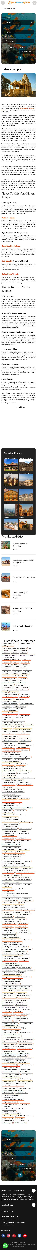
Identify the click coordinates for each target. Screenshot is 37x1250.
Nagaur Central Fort (9, 1111)
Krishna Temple (8, 928)
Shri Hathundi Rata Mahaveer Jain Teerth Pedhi (17, 986)
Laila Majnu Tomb (9, 947)
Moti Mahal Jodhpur (9, 773)
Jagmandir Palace (9, 784)
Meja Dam (24, 903)
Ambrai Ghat (7, 879)
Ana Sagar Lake (8, 840)
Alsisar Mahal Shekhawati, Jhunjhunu (14, 648)
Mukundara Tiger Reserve (11, 808)
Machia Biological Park (21, 759)
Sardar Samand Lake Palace (12, 752)
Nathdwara (14, 692)
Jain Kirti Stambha (9, 1081)
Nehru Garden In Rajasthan (11, 937)
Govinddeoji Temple (9, 998)
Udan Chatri (7, 905)
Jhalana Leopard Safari (10, 703)
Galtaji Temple (8, 685)
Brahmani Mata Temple (10, 1023)
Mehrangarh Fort (24, 738)
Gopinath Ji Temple (22, 954)
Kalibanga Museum (20, 1018)
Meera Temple (10, 8)
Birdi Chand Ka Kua (9, 1065)
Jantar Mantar (8, 699)
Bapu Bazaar (7, 717)
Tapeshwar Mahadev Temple (12, 974)
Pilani (21, 680)
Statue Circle (7, 724)
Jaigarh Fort (24, 696)
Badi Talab (27, 884)
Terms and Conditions (18, 1243)
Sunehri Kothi (20, 1002)
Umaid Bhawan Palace (10, 740)
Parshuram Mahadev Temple (12, 970)
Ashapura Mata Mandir (10, 1014)
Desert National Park (9, 683)
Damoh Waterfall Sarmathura (12, 1035)
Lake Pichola (24, 866)
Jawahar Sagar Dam (9, 787)
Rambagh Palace (19, 708)
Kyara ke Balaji (8, 914)
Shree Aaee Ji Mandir (24, 977)
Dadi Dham (18, 1011)
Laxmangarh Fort (8, 958)
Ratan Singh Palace (25, 1088)
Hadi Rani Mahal (20, 1123)
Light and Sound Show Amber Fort (13, 722)
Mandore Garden (21, 743)
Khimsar (6, 673)
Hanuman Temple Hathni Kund (12, 731)
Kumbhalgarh (7, 666)
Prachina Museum (9, 833)
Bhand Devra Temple (9, 1072)
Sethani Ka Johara (9, 1048)
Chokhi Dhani (20, 699)
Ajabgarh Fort (23, 930)
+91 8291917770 (9, 1216)
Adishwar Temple (8, 993)
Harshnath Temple (26, 949)
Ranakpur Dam (28, 970)
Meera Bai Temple (9, 1116)
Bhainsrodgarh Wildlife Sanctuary (13, 1099)
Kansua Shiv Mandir (9, 794)
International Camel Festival (11, 819)
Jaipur (31, 648)
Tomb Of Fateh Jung (9, 930)
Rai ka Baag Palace (24, 757)
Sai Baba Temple (22, 852)
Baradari (27, 861)
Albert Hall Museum (26, 703)
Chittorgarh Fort (24, 1079)
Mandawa (22, 669)
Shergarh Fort (27, 1074)
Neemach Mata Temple (10, 903)
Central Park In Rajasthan (11, 736)
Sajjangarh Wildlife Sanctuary (12, 884)
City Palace (7, 708)
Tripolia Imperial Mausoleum (11, 940)
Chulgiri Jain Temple (9, 738)
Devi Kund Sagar (26, 822)
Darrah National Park (9, 678)
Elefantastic (7, 706)
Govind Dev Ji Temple (10, 713)
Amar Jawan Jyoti (9, 727)
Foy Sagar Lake (8, 852)
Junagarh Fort (27, 808)
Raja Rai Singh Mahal (23, 995)
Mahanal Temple (21, 1092)
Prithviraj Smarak (23, 849)
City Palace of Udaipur (10, 866)
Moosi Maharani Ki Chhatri (11, 921)
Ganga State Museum (10, 831)
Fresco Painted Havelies (25, 1044)
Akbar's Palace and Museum (12, 842)
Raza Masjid (7, 1123)
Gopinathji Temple (23, 1062)
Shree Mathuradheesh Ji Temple (13, 789)
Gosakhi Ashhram (25, 1042)
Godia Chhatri (20, 1051)
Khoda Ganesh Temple (10, 1009)
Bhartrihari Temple (9, 933)
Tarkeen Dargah (8, 1118)
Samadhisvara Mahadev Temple (13, 1090)
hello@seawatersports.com (13, 1222)
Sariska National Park (22, 687)
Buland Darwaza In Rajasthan (12, 861)
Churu (5, 669)
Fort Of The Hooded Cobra (11, 1113)
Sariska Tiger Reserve (23, 914)
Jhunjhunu (6, 671)
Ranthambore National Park (11, 659)
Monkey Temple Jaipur (10, 710)
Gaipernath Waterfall (9, 782)
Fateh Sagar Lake (9, 877)
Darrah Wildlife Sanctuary (11, 805)
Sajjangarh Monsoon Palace (25, 872)
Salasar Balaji (7, 687)
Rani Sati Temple (23, 1053)
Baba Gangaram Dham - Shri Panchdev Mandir (17, 1069)
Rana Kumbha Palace (24, 1081)
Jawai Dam (24, 960)
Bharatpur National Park (10, 690)
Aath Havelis (22, 1055)
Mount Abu (7, 664)
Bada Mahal (7, 886)
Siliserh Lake (19, 916)
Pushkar (6, 652)
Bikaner (15, 652)
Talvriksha (27, 940)
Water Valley (21, 727)
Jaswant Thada (8, 743)
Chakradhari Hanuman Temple (12, 942)
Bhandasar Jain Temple (10, 822)
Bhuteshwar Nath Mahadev (22, 729)
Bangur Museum (8, 977)
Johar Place (25, 1104)
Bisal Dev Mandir (21, 1000)
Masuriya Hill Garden (10, 775)
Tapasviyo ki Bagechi (10, 1079)
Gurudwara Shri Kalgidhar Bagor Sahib (14, 907)
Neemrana (24, 662)
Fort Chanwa (7, 759)
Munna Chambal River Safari (12, 1037)
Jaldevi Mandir (8, 1004)
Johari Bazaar (25, 715)
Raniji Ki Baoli (24, 798)
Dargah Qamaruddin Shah (11, 1067)
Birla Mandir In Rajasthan (11, 701)
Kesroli (14, 680)
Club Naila (29, 724)
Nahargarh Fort (8, 646)
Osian (17, 666)
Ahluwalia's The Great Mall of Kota (13, 791)
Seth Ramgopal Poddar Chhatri (12, 956)
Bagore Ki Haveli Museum (11, 868)
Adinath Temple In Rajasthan (12, 965)
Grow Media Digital (18, 1246)
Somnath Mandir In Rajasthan (12, 981)
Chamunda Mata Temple (10, 771)
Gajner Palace (8, 810)
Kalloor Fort (18, 1021)
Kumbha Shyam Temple (10, 1104)
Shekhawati (7, 676)
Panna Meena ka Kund (10, 715)
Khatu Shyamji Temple (10, 949)
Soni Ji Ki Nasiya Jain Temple (12, 845)
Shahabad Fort (24, 1072)
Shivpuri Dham (8, 801)
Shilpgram (17, 875)
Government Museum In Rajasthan (13, 854)
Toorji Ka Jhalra (25, 740)
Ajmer (16, 664)
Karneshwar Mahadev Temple (12, 803)
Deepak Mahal (23, 1120)
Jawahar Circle (8, 734)
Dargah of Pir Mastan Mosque (12, 988)
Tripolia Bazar (19, 717)
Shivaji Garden (8, 1000)
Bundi (31, 655)
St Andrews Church (9, 935)
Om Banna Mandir (24, 967)
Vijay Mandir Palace (9, 923)
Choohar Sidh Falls (23, 933)
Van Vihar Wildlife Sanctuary (12, 1039)
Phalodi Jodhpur (8, 766)
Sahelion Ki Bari (21, 870)
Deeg (5, 692)
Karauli (6, 680)
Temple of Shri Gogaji (10, 1032)
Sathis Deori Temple (9, 1088)
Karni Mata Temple (23, 877)
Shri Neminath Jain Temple (11, 984)
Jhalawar (24, 690)
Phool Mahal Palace (9, 1007)
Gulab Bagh (27, 898)
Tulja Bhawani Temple (10, 1102)
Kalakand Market (21, 928)
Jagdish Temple (8, 870)
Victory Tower (7, 1083)
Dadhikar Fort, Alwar (25, 643)
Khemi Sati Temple (9, 1055)
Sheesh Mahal (8, 750)
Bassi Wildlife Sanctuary (10, 1097)
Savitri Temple (8, 863)
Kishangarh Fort (20, 1004)
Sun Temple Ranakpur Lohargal (12, 979)
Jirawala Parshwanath (21, 676)
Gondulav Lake (25, 1009)
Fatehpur (15, 673)
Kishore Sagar (18, 780)
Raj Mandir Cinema (20, 706)
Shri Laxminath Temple (10, 817)
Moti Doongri (23, 923)
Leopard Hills (7, 972)
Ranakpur (25, 673)
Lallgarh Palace (20, 810)
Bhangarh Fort (8, 916)
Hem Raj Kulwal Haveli (25, 1065)
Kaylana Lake (23, 773)
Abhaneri (6, 662)
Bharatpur (26, 659)
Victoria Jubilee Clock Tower (12, 847)
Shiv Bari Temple (25, 828)
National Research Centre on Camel (14, 815)
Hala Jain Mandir (8, 1016)
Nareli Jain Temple (9, 849)
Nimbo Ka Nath (19, 972)
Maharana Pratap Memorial (11, 882)
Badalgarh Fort (8, 1060)
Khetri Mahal (28, 1058)
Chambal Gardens (28, 778)
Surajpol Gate (21, 1016)
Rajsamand (17, 671)
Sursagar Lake (22, 833)
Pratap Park (7, 1106)
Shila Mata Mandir (26, 1023)
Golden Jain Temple (9, 967)
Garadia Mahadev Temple (11, 778)
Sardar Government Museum (12, 754)
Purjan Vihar (20, 926)
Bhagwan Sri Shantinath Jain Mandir (14, 1046)
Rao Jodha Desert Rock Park (12, 745)
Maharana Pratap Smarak (11, 859)
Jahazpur (6, 912)
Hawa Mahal (24, 694)
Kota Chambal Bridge (10, 798)
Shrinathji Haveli (8, 872)
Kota (24, 666)
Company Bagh (8, 926)
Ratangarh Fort (8, 1051)
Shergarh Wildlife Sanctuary (11, 1076)
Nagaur (24, 652)
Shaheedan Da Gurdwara (11, 1025)
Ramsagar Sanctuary (10, 1042)
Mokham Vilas (23, 1007)
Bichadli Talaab (25, 1014)
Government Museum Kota (11, 796)
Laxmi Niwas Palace (9, 835)
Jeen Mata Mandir (20, 951)
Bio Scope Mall (8, 954)
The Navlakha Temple (23, 991)
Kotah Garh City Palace (25, 784)
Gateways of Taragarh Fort (11, 856)
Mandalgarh (16, 912)
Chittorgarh (25, 664)
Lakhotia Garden (8, 991)
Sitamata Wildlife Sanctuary (11, 1095)
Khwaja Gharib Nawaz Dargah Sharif (14, 838)
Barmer (22, 683)
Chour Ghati (7, 729)
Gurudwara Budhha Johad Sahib (13, 944)
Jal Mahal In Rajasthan (10, 696)
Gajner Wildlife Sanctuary (11, 824)
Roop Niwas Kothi (23, 958)
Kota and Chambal (9, 657)
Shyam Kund (7, 951)
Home (3, 8)
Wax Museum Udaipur (10, 896)
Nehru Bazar (7, 720)
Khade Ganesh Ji (24, 782)
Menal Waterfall (8, 910)
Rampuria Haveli (8, 812)
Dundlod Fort (20, 1060)
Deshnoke (23, 831)
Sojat (26, 988)
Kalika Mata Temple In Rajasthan (13, 1086)
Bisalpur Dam (21, 993)
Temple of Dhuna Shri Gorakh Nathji (14, 1028)
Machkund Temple (25, 1032)
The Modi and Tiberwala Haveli (12, 1058)
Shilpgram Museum (9, 900)
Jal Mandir (20, 1118)
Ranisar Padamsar (9, 757)
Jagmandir (7, 875)
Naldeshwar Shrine (9, 919)
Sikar (13, 669)
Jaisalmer (24, 650)
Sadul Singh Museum (10, 828)
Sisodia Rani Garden (22, 734)
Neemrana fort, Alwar (10, 643)
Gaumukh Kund (8, 1092)
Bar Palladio (18, 724)
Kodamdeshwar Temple (10, 826)
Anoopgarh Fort (22, 947)
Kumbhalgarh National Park (11, 898)
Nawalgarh (28, 671)
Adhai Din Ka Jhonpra (23, 840)
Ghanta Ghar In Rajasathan (11, 761)
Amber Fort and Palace (10, 694)
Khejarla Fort (28, 745)
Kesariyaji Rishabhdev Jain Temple (13, 889)
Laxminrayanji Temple (24, 1048)
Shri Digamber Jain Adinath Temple (13, 1109)
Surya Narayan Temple (10, 963)
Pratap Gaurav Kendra (25, 900)
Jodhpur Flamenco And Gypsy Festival (15, 764)
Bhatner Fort (7, 1021)
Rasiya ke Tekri (23, 998)
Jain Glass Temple (9, 1120)
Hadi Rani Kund (8, 995)
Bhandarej (23, 678)
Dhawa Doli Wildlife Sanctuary (12, 768)
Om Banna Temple (23, 747)
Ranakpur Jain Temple (10, 960)
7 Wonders (7, 780)
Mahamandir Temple (22, 750)
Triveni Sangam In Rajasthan (25, 910)
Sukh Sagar (7, 1011)
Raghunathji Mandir (9, 1053)
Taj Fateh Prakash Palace (22, 879)
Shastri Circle (26, 771)
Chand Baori (19, 685)
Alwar (14, 662)
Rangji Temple (20, 863)
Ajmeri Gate (7, 1018)
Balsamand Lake (8, 747)
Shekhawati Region (9, 655)
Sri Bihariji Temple (9, 1062)
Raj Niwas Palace (9, 1044)
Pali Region (22, 655)
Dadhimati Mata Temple (25, 1116)
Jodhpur (15, 650)
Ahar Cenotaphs (8, 891)
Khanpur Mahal (28, 1039)
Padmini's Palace (21, 1083)
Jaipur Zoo (28, 731)
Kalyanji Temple (8, 1002)
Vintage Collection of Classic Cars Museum (16, 893)
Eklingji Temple (27, 868)
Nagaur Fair (20, 766)
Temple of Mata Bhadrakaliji (11, 1030)
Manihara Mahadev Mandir (11, 1074)
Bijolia (26, 912)
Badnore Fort (18, 905)
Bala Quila (22, 919)
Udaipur (6, 650)
